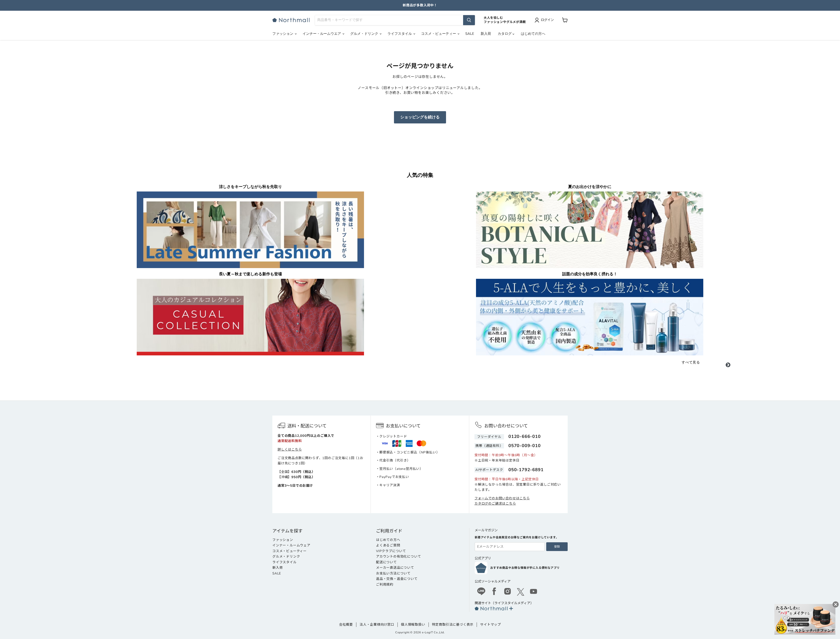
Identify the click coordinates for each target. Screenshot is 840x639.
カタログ (505, 33)
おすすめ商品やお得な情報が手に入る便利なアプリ (525, 568)
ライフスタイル (400, 33)
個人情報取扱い (413, 624)
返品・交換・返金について (397, 579)
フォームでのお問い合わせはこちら (502, 498)
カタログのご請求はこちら (495, 503)
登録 (557, 547)
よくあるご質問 (388, 545)
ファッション (283, 33)
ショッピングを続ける (420, 117)
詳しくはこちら (290, 449)
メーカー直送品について (395, 567)
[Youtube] (533, 592)
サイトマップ (490, 624)
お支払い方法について (393, 573)
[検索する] (469, 20)
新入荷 (486, 33)
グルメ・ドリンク (364, 33)
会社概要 (346, 624)
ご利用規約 (384, 584)
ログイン (547, 20)
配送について (386, 562)
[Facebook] (494, 592)
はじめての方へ (533, 33)
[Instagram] (507, 592)
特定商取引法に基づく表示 (453, 624)
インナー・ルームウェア (291, 545)
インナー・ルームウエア (322, 33)
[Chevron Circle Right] (728, 365)
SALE (469, 33)
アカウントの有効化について (398, 556)
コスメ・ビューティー (439, 33)
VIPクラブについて (391, 551)
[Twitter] (520, 592)
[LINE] (481, 592)
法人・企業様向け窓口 (377, 624)
